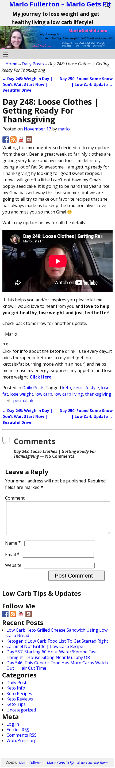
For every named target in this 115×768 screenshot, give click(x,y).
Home (11, 64)
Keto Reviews (19, 699)
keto (66, 388)
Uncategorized (21, 710)
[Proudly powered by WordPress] (72, 762)
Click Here (41, 377)
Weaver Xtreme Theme (92, 762)
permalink (23, 400)
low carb (43, 394)
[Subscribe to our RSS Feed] (13, 139)
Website (13, 565)
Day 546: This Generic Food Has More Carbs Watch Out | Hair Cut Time (57, 665)
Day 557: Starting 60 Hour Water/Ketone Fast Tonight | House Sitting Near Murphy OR (51, 654)
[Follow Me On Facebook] (5, 139)
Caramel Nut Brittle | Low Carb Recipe (44, 646)
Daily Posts (33, 64)
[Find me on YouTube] (21, 139)
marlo (64, 129)
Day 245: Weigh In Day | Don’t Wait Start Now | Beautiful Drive (27, 84)
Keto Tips (16, 704)
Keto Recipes (19, 693)
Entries (17, 730)
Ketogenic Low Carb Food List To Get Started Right (57, 641)
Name (13, 543)
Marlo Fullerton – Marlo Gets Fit (44, 762)
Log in (12, 724)
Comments (21, 735)
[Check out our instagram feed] (29, 139)
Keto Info (15, 688)
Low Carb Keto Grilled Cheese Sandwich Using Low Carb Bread (57, 632)
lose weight (21, 394)
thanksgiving (98, 394)
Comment (15, 498)
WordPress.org (21, 740)
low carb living (68, 394)
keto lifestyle (86, 388)
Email (12, 554)
